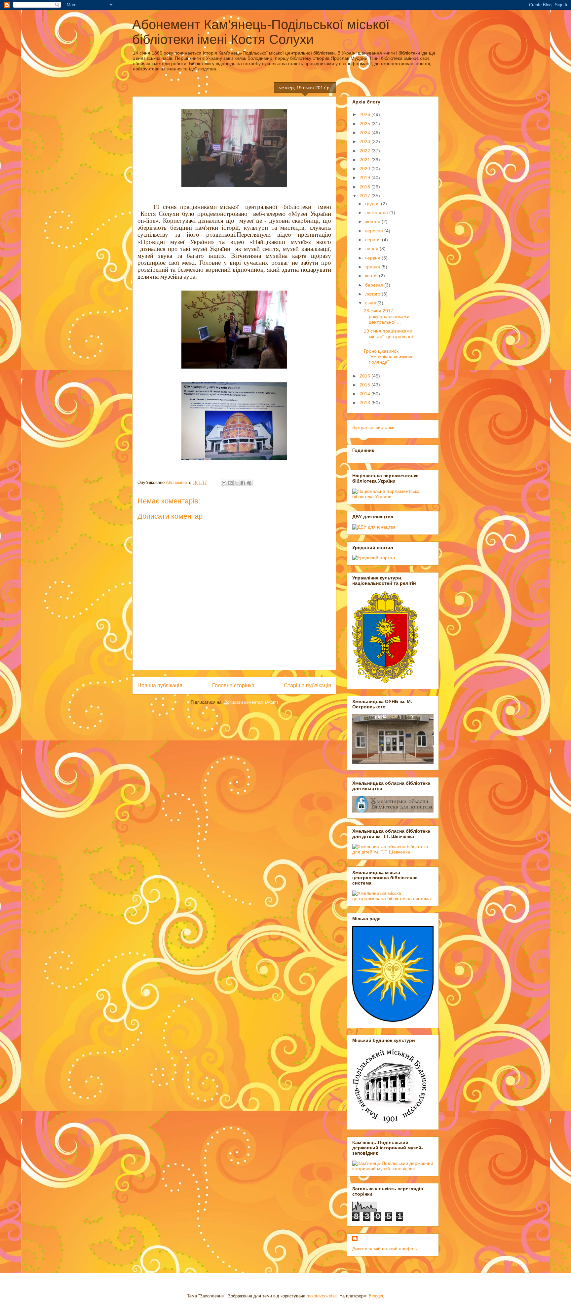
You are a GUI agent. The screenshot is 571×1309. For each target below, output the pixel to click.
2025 (365, 123)
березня (374, 285)
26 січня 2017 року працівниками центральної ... (386, 316)
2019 (365, 177)
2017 (365, 195)
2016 (365, 375)
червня (373, 257)
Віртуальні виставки (373, 427)
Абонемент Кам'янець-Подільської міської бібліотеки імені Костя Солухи (261, 32)
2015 (365, 384)
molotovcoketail (322, 1295)
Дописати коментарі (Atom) (251, 702)
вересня (374, 230)
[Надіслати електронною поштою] (224, 483)
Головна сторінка (233, 685)
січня (371, 302)
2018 (365, 186)
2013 (365, 402)
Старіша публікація (307, 685)
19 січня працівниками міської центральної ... (389, 336)
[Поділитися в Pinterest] (249, 483)
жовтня (373, 221)
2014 (365, 393)
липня (372, 248)
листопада (377, 212)
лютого (373, 294)
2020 (365, 168)
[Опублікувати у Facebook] (243, 483)
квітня (372, 275)
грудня (373, 203)
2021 (365, 159)
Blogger (376, 1295)
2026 (365, 114)
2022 (365, 150)
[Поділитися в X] (236, 483)
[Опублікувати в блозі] (230, 483)
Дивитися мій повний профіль (384, 1248)
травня (373, 266)
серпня (373, 239)
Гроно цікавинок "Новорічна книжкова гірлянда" (389, 356)
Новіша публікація (159, 685)
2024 (365, 132)
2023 (365, 141)
